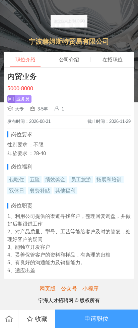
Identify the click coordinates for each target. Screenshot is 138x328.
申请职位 (96, 318)
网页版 (48, 288)
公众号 (69, 288)
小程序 (90, 288)
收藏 (41, 319)
